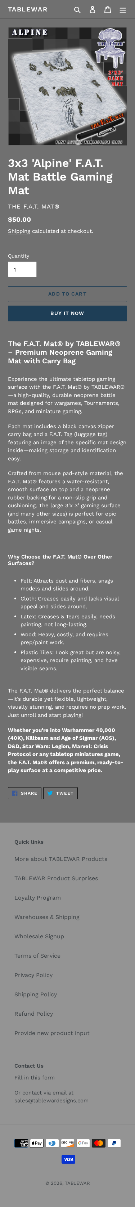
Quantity (18, 256)
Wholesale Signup (39, 936)
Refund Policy (33, 1013)
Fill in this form (34, 1077)
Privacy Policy (33, 975)
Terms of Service (37, 955)
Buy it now (67, 313)
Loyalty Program (37, 897)
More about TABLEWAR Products (60, 859)
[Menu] (122, 9)
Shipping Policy (35, 994)
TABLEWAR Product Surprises (56, 878)
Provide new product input (52, 1033)
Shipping (19, 231)
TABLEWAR (28, 9)
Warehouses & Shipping (47, 917)
